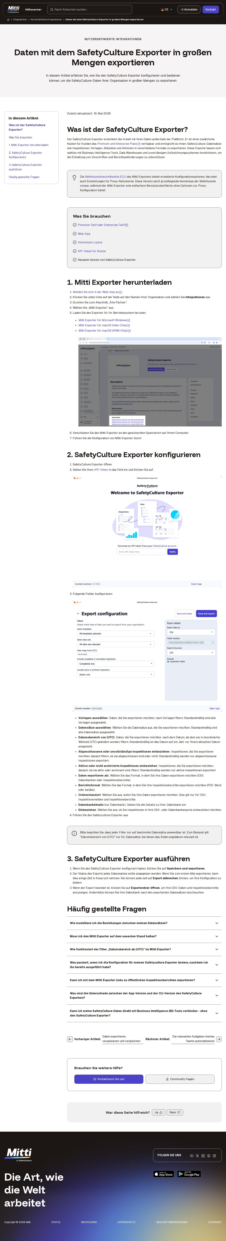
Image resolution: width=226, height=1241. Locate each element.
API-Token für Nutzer (92, 251)
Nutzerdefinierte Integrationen (46, 19)
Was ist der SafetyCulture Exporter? (27, 127)
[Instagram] (214, 1156)
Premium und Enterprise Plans (119, 144)
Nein (173, 1112)
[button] (89, 9)
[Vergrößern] (85, 342)
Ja (156, 1112)
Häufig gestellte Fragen (24, 177)
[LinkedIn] (203, 1156)
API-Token (101, 470)
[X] (197, 1156)
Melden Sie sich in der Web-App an (97, 292)
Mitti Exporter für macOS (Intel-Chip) (104, 325)
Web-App (84, 234)
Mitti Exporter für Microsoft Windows (104, 320)
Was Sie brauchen (20, 137)
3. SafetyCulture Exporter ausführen (25, 167)
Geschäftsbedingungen (172, 1222)
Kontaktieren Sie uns (111, 1079)
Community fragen (182, 1079)
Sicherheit (215, 1222)
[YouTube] (192, 1156)
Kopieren (136, 342)
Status (55, 1222)
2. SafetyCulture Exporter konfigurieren (25, 155)
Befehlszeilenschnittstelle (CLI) (105, 177)
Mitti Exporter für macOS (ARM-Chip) (105, 330)
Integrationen (20, 19)
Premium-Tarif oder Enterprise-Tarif (101, 225)
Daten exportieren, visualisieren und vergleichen (121, 1039)
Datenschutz (126, 1222)
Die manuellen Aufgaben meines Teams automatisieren (193, 1039)
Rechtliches (89, 1222)
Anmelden (190, 9)
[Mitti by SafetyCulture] (13, 9)
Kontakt (211, 9)
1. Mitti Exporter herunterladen (28, 145)
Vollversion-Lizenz (90, 242)
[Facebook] (208, 1156)
